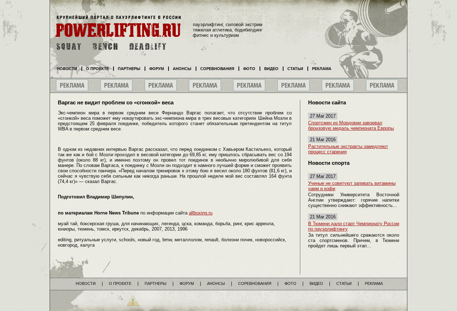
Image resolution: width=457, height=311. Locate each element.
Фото (249, 68)
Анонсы (182, 68)
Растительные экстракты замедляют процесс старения (348, 149)
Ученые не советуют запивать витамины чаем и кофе (352, 186)
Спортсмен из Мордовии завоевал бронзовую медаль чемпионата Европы (351, 125)
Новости (67, 68)
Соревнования (217, 68)
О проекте (97, 68)
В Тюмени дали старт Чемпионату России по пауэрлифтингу (353, 226)
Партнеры (129, 68)
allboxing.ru (200, 213)
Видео (271, 68)
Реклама (321, 68)
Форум (156, 68)
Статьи (295, 68)
